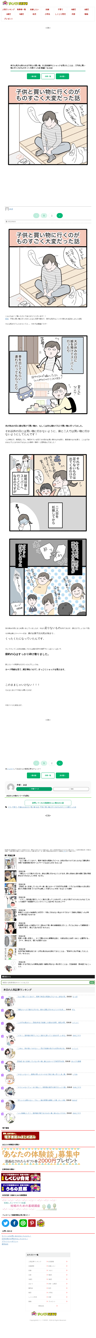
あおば (74, 1100)
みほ (11, 209)
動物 (86, 14)
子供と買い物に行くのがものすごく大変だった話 (58, 807)
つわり (50, 1270)
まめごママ (77, 1035)
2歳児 (8, 14)
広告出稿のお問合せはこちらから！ (15, 1239)
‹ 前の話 (33, 76)
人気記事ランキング (35, 1261)
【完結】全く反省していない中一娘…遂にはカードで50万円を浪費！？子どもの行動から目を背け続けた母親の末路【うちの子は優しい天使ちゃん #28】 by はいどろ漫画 (54, 887)
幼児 (34, 14)
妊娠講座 (31, 1266)
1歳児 (86, 9)
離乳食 (31, 1288)
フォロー (10, 769)
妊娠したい (34, 9)
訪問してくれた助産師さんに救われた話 (48, 803)
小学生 (47, 14)
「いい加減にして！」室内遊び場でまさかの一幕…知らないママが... (41, 1113)
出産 (30, 1275)
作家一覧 (48, 76)
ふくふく (75, 1022)
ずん (73, 1009)
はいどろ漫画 (76, 1061)
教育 (30, 1292)
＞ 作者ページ (34, 789)
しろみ (75, 1074)
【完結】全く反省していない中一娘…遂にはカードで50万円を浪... (40, 1061)
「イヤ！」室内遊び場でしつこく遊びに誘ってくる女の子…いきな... (41, 1035)
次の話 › (62, 76)
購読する (7, 977)
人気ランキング (8, 9)
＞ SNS (71, 789)
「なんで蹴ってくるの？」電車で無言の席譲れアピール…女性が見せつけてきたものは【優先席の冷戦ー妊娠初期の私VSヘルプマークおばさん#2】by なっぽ (54, 861)
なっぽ (75, 997)
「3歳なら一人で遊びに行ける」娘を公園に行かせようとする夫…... (41, 1009)
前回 (7, 319)
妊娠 (47, 9)
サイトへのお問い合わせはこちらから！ (16, 1236)
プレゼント (8, 19)
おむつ (31, 1284)
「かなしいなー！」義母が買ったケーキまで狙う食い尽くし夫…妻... (41, 1074)
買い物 (32, 807)
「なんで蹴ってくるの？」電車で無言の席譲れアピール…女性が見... (41, 997)
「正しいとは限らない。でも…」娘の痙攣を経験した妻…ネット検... (41, 1100)
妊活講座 (51, 1261)
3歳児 (21, 14)
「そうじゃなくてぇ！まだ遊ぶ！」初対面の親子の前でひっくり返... (41, 1087)
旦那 (73, 14)
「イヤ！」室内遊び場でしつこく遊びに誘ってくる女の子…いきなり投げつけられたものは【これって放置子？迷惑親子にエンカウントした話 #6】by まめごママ (54, 900)
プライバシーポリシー (10, 1241)
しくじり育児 (60, 14)
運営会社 (5, 1244)
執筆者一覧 (21, 9)
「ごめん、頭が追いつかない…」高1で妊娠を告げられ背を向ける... (41, 1048)
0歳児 (73, 9)
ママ (9, 807)
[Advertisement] (48, 43)
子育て (60, 9)
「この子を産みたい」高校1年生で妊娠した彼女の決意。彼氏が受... (41, 1022)
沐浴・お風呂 (52, 1284)
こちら (64, 851)
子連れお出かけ (24, 807)
